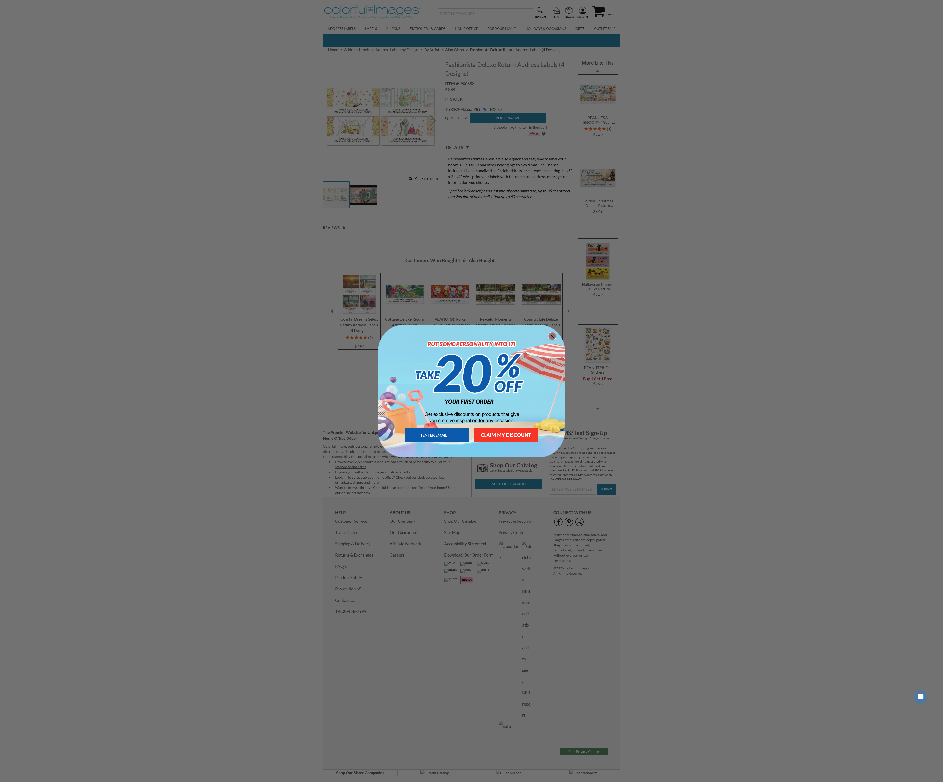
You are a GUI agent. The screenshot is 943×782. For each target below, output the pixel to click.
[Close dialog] (552, 336)
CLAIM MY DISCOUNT (506, 435)
